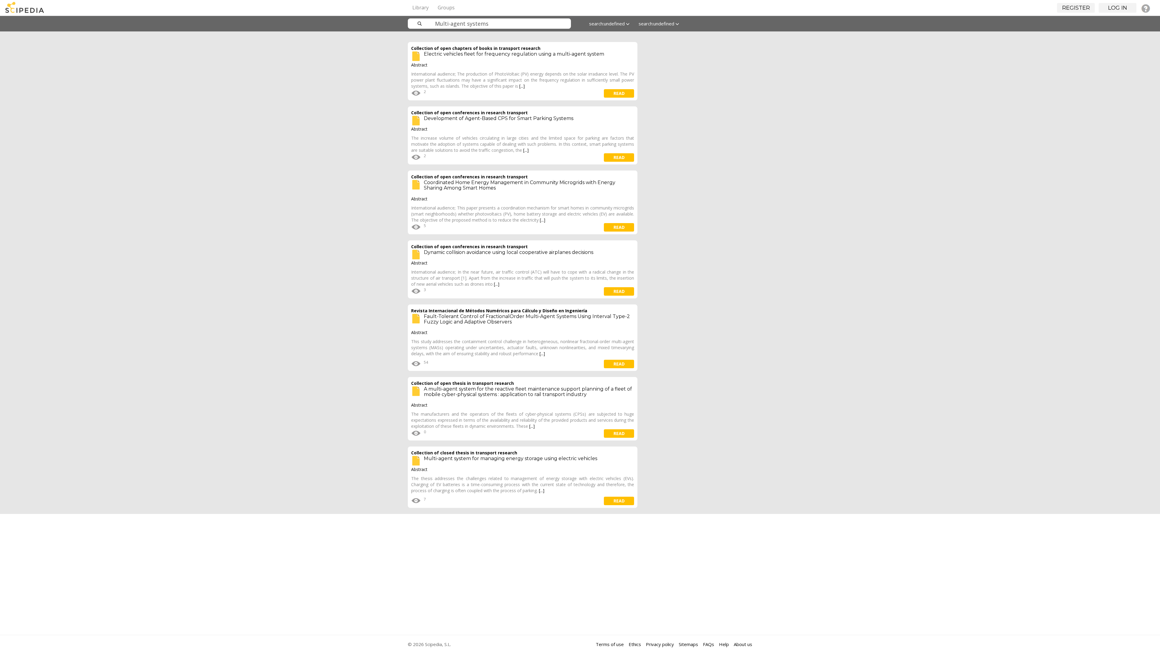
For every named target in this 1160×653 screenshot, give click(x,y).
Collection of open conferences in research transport (469, 112)
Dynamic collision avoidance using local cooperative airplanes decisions (508, 252)
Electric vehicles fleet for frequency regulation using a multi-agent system (514, 54)
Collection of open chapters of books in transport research (475, 48)
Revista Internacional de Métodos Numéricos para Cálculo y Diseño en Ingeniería (499, 311)
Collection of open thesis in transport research (462, 383)
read (619, 93)
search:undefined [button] (607, 24)
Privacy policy (660, 644)
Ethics (635, 644)
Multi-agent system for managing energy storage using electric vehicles (510, 458)
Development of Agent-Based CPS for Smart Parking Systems (498, 118)
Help (724, 644)
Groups (446, 7)
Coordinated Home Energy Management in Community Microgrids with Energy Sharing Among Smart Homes (519, 185)
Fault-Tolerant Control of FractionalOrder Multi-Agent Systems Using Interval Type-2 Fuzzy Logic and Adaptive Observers (527, 319)
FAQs (708, 644)
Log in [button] (1117, 8)
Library (420, 7)
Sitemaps (688, 644)
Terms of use (610, 644)
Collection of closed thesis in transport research (464, 453)
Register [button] (1076, 8)
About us (743, 644)
